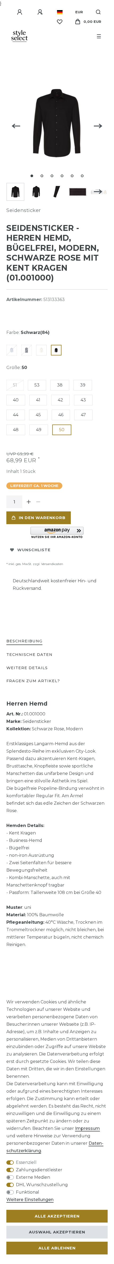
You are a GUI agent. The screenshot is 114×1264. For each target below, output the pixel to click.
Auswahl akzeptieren (57, 1232)
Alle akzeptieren (57, 1216)
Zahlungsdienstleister (39, 1169)
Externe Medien (33, 1177)
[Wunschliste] (60, 22)
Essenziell (26, 1162)
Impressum (87, 1128)
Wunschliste (34, 550)
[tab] (24, 641)
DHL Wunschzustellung (42, 1184)
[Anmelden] (20, 12)
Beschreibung (24, 641)
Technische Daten (29, 654)
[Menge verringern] (38, 501)
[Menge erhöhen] (28, 501)
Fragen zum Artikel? (33, 680)
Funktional (27, 1192)
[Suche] (98, 12)
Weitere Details (27, 667)
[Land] (60, 12)
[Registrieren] (41, 12)
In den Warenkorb (42, 517)
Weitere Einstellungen (30, 1199)
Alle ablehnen (57, 1248)
